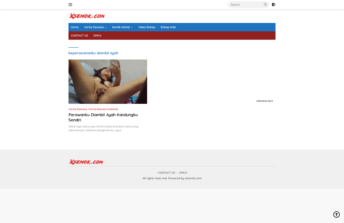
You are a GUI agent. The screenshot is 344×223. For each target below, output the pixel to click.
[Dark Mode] (274, 4)
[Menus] (71, 4)
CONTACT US (79, 35)
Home (75, 27)
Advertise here (264, 101)
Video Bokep (146, 27)
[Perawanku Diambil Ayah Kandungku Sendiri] (107, 81)
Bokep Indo (168, 27)
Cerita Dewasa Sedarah (103, 109)
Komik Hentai (121, 27)
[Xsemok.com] (87, 16)
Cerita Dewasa (94, 27)
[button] (266, 4)
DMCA (97, 35)
